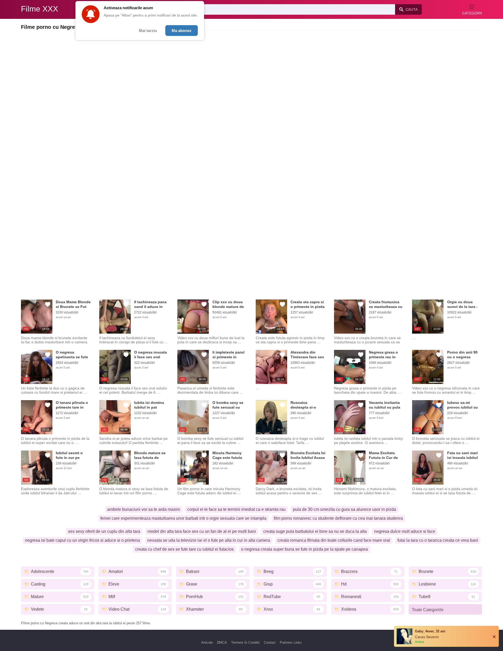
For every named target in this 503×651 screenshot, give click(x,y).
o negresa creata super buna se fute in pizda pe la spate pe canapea (304, 549)
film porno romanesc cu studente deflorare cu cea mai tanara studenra (338, 518)
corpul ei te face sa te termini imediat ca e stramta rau (236, 509)
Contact (270, 642)
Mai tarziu (148, 30)
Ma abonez (182, 30)
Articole (207, 642)
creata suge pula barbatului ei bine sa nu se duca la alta (315, 531)
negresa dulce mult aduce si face (404, 531)
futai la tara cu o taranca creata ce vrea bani (437, 540)
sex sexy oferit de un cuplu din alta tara (104, 531)
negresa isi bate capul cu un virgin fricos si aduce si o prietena (82, 540)
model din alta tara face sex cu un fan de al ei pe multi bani (201, 531)
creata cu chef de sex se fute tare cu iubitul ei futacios (184, 549)
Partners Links (291, 642)
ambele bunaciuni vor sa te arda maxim (143, 509)
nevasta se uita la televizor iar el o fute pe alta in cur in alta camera (208, 540)
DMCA (222, 642)
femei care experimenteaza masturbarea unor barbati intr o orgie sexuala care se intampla (183, 518)
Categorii (472, 13)
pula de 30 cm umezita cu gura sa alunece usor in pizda (344, 509)
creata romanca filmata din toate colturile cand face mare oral (333, 540)
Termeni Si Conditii (245, 642)
